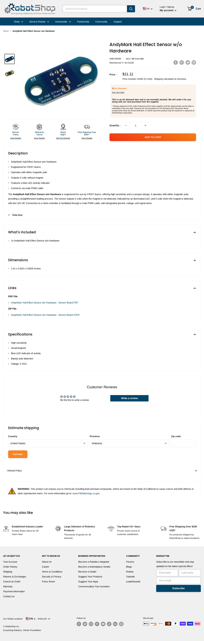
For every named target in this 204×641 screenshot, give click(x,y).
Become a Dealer (87, 571)
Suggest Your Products (90, 576)
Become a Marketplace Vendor (94, 566)
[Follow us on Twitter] (85, 624)
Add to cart (153, 137)
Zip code (176, 436)
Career (45, 566)
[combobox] (95, 8)
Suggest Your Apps (88, 581)
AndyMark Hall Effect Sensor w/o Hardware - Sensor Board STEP (45, 314)
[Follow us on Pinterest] (97, 624)
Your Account (10, 561)
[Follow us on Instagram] (91, 624)
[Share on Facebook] (175, 62)
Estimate (18, 454)
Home (6, 31)
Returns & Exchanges (14, 576)
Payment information (14, 591)
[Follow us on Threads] (121, 624)
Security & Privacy (51, 576)
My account (167, 10)
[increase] (145, 125)
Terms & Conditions (52, 571)
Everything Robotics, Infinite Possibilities (22, 630)
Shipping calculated (164, 79)
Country (12, 436)
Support (118, 21)
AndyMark (115, 59)
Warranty (8, 586)
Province (95, 436)
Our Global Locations (13, 619)
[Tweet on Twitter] (188, 62)
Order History (10, 566)
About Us (47, 561)
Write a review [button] (129, 398)
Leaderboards (133, 581)
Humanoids (61, 21)
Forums (130, 561)
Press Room (48, 581)
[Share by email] (194, 62)
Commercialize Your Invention (93, 586)
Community (101, 21)
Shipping (7, 571)
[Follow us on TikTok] (109, 624)
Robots (130, 571)
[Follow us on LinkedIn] (115, 624)
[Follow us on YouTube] (103, 624)
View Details (15, 138)
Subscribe (178, 588)
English (43, 619)
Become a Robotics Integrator (93, 561)
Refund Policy (14, 470)
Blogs (129, 566)
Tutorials (130, 576)
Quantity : (114, 125)
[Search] (131, 8)
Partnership (83, 21)
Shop (17, 21)
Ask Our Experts (63, 138)
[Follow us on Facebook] (79, 624)
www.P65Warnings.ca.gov (86, 493)
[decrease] (126, 125)
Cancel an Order (11, 581)
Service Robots (37, 21)
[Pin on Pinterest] (181, 62)
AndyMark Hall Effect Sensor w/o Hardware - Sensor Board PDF (44, 302)
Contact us (9, 596)
